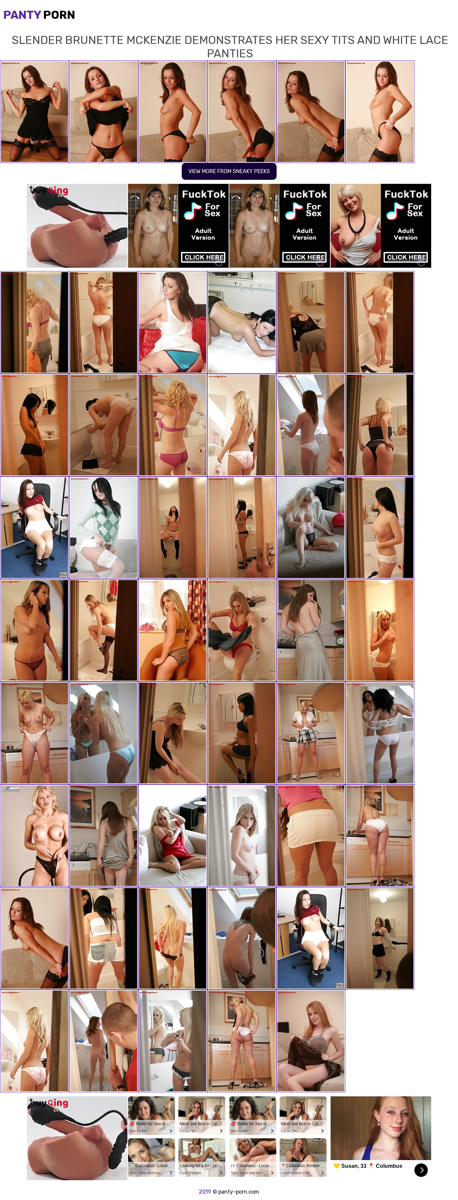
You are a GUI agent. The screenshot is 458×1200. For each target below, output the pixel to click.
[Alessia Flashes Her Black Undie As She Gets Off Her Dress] (172, 733)
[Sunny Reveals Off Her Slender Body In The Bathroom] (379, 733)
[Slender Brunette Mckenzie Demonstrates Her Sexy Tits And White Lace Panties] (34, 938)
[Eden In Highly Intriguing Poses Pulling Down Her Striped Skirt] (34, 733)
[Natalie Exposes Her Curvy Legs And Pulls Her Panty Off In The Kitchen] (310, 733)
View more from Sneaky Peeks (229, 171)
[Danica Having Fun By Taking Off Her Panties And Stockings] (310, 1041)
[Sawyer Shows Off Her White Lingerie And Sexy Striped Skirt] (379, 835)
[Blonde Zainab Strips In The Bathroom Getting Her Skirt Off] (172, 1041)
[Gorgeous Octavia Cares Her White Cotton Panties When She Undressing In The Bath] (379, 630)
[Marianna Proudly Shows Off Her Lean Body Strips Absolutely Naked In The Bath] (310, 425)
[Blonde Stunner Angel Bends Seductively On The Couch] (310, 527)
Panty (39, 15)
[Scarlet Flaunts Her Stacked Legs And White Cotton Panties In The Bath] (103, 425)
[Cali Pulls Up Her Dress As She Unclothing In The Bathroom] (379, 425)
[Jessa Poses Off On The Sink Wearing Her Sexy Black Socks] (172, 527)
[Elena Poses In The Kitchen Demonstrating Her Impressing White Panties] (310, 630)
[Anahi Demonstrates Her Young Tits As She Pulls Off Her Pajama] (241, 835)
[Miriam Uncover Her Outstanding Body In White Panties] (172, 938)
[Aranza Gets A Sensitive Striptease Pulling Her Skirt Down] (34, 527)
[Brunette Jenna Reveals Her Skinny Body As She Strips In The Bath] (241, 733)
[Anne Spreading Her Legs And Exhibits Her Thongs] (241, 1041)
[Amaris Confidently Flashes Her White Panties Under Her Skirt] (172, 630)
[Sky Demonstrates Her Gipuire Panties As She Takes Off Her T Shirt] (172, 425)
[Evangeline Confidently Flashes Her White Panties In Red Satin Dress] (241, 425)
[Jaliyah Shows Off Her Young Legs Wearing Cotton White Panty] (34, 835)
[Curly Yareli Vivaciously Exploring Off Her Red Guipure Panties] (103, 1041)
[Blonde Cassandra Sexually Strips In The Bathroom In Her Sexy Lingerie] (34, 322)
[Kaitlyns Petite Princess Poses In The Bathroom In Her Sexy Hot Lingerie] (172, 322)
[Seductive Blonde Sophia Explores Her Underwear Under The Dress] (172, 835)
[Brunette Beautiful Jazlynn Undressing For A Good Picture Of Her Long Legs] (34, 425)
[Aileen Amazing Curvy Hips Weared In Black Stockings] (379, 322)
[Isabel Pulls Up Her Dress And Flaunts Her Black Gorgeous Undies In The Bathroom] (103, 527)
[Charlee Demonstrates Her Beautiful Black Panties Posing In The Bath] (379, 938)
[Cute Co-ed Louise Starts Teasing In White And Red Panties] (103, 322)
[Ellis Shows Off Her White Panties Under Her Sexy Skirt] (241, 938)
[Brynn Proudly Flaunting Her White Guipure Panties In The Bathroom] (103, 938)
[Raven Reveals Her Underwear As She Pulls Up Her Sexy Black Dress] (310, 322)
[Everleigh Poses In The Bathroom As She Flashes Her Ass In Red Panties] (241, 630)
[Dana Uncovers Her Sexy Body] (103, 733)
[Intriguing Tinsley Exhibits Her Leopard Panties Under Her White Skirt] (34, 630)
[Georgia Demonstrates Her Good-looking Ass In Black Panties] (241, 527)
